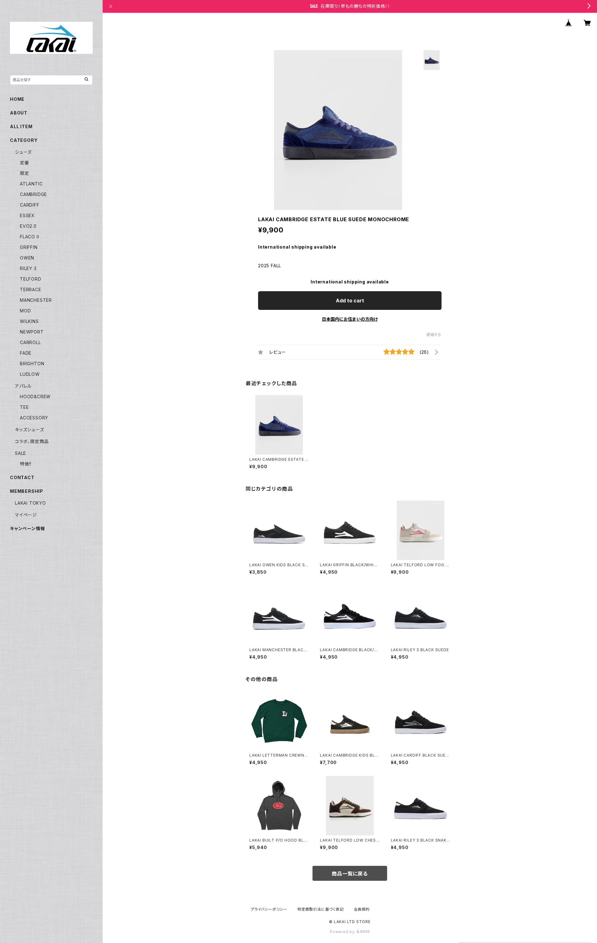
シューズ (23, 152)
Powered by (343, 931)
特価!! (25, 463)
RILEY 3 (28, 268)
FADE (25, 353)
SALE (20, 453)
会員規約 (362, 909)
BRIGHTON (32, 363)
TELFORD (30, 279)
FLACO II (29, 236)
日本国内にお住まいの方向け (350, 319)
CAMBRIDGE (33, 194)
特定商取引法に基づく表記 (320, 909)
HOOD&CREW (35, 396)
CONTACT (22, 477)
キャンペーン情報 (27, 528)
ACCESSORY (34, 417)
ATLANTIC (31, 183)
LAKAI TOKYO (30, 503)
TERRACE (30, 289)
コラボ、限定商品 (32, 441)
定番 (24, 162)
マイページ (26, 514)
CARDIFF (29, 205)
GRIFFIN (29, 247)
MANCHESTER (36, 300)
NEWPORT (32, 331)
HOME (17, 99)
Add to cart (350, 300)
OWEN (27, 257)
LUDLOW (30, 374)
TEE (24, 407)
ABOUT (18, 112)
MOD (25, 310)
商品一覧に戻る (350, 874)
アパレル (23, 386)
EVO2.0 (28, 226)
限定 (24, 173)
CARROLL (30, 342)
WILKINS (29, 321)
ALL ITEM (21, 126)
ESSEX (27, 215)
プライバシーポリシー (269, 909)
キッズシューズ (29, 429)
